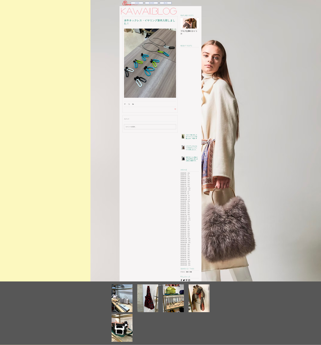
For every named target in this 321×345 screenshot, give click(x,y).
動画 (187, 272)
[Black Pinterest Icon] (186, 280)
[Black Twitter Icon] (184, 280)
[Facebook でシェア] (125, 104)
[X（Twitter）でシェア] (129, 104)
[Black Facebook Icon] (181, 280)
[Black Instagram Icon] (189, 280)
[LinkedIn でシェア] (133, 104)
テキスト (182, 272)
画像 (191, 272)
